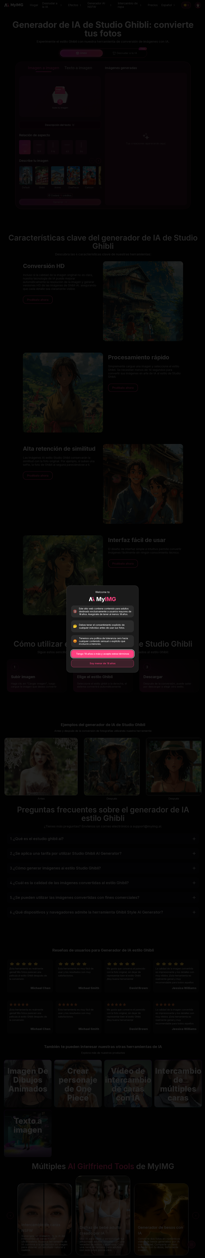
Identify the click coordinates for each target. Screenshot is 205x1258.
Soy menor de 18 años (102, 663)
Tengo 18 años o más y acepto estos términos (102, 653)
